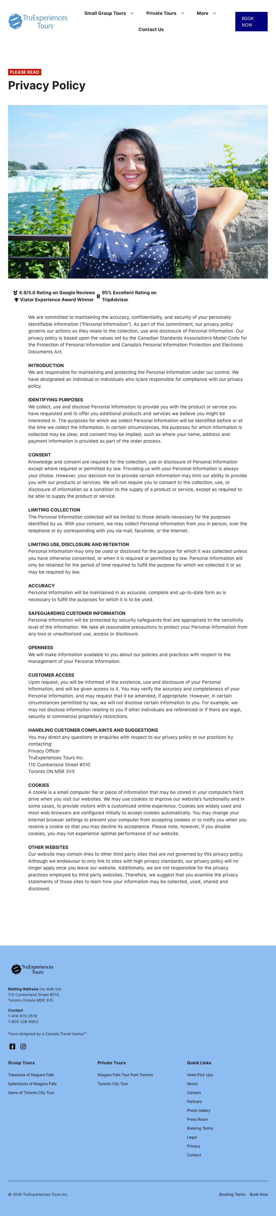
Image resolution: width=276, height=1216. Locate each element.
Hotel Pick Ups (200, 1074)
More (202, 13)
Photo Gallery (199, 1110)
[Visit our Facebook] (12, 1046)
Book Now (259, 1194)
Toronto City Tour (113, 1083)
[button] (132, 13)
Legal (192, 1137)
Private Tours (161, 13)
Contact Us (151, 29)
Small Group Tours (105, 13)
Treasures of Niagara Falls (31, 1074)
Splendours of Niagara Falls (32, 1083)
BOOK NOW (248, 22)
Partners (194, 1101)
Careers (194, 1092)
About (192, 1083)
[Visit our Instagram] (23, 1046)
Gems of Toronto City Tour (31, 1092)
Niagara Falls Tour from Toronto (125, 1074)
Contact (194, 1155)
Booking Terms (200, 1128)
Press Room (197, 1119)
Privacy (193, 1146)
